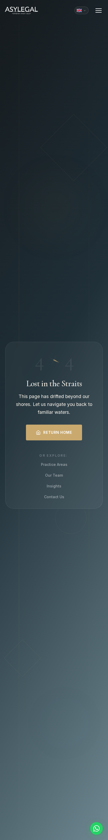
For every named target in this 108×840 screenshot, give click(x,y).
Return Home (57, 432)
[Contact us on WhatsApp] (96, 828)
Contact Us (54, 497)
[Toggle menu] (98, 10)
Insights (54, 486)
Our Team (54, 475)
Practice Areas (54, 464)
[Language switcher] (81, 10)
